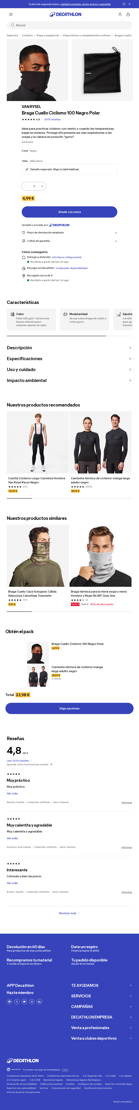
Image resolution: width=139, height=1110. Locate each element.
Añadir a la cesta (69, 212)
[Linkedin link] (39, 1001)
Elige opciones (69, 708)
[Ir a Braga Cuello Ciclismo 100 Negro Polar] (38, 653)
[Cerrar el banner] (129, 4)
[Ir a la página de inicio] (65, 14)
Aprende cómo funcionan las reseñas (27, 764)
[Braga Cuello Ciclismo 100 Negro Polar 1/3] (37, 70)
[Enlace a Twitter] (17, 1001)
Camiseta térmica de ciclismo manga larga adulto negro (100, 480)
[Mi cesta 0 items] (128, 14)
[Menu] (11, 14)
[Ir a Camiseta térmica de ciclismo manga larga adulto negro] (38, 676)
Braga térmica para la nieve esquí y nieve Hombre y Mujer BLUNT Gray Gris (99, 593)
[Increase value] (42, 186)
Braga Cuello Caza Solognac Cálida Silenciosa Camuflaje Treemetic (32, 593)
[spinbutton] (34, 186)
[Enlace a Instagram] (32, 1001)
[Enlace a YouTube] (24, 1001)
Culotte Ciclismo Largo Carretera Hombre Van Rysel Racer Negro (37, 480)
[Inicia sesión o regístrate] (120, 14)
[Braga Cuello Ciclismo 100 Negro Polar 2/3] (102, 70)
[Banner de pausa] (124, 4)
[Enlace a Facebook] (9, 1001)
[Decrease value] (26, 186)
